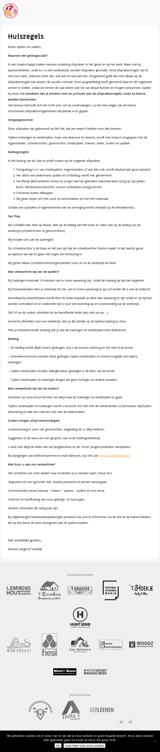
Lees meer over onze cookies (84, 745)
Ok (58, 745)
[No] (155, 741)
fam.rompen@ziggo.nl (114, 456)
